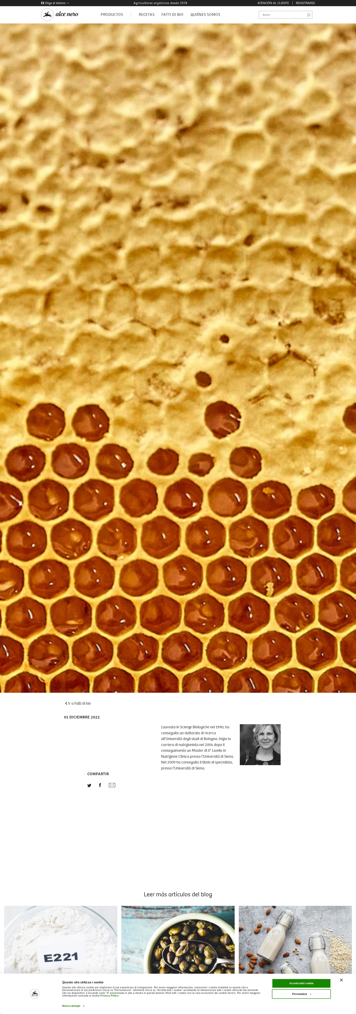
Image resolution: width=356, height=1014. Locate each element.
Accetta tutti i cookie (301, 983)
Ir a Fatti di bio (79, 703)
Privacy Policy (109, 995)
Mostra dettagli (71, 1006)
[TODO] (89, 785)
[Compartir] (100, 785)
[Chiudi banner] (341, 980)
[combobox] (285, 15)
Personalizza (299, 994)
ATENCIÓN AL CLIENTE (273, 3)
